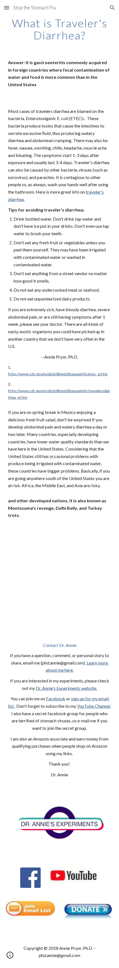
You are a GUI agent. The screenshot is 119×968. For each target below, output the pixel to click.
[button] (6, 7)
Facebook (55, 698)
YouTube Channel (93, 706)
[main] (59, 29)
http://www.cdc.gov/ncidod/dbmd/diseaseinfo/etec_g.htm (58, 374)
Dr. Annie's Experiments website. (66, 688)
